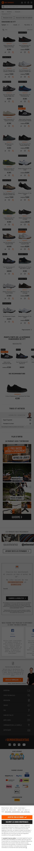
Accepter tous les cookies (16, 817)
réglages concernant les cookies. (17, 811)
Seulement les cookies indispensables (17, 822)
